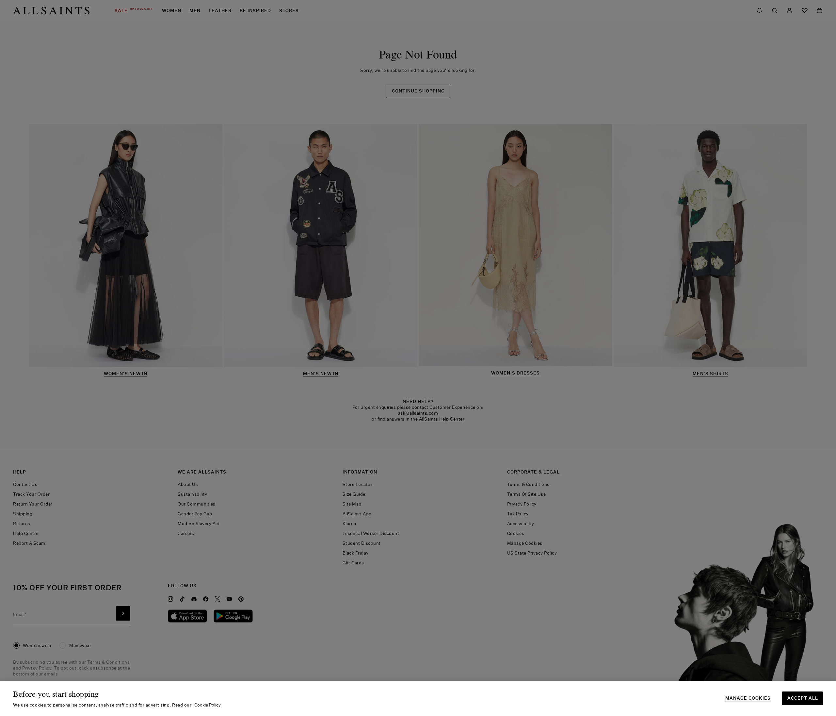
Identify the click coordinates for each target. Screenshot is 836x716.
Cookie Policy (207, 705)
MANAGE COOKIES (748, 698)
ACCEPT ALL (802, 698)
